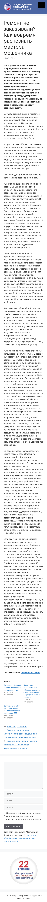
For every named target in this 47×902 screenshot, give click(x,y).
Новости (11, 726)
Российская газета (30, 672)
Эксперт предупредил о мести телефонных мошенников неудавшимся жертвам (20, 744)
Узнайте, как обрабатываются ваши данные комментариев (20, 838)
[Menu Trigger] (41, 5)
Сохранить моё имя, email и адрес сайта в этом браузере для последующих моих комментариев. (24, 816)
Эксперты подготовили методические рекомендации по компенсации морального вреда (20, 734)
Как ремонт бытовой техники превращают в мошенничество (12, 687)
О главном (22, 726)
